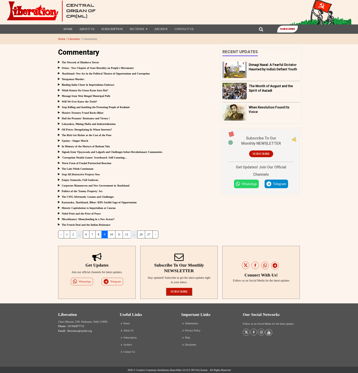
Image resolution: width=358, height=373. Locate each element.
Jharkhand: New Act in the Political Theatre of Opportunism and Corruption (106, 73)
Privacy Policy (192, 330)
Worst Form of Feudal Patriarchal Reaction (86, 163)
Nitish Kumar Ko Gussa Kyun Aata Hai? (85, 90)
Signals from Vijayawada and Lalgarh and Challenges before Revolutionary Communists (112, 152)
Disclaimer (190, 345)
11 (119, 234)
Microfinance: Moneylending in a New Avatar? (88, 219)
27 (148, 234)
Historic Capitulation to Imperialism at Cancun (89, 208)
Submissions (191, 323)
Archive (161, 29)
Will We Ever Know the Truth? (79, 101)
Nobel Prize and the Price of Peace (81, 213)
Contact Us (184, 29)
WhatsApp (249, 184)
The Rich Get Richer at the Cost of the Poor (87, 135)
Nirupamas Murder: (73, 79)
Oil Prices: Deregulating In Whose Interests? (87, 129)
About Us (87, 29)
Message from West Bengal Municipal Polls (86, 96)
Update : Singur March (75, 140)
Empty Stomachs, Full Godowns (80, 180)
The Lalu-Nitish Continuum (77, 168)
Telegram (279, 184)
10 (111, 234)
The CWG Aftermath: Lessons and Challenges (88, 196)
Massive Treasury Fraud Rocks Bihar (82, 112)
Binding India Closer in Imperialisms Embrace (88, 84)
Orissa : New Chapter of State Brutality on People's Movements (98, 68)
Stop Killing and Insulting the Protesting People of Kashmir (96, 107)
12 (126, 234)
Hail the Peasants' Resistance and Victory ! (86, 118)
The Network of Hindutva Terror (80, 62)
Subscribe (287, 29)
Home (68, 29)
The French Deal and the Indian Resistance (86, 224)
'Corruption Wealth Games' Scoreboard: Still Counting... (94, 157)
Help (187, 337)
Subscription (112, 29)
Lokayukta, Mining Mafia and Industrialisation (89, 124)
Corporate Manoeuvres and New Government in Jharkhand (95, 185)
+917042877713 (75, 326)
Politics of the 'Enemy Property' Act (82, 191)
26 (141, 234)
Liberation (74, 39)
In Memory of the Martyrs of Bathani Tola (86, 146)
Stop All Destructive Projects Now (81, 174)
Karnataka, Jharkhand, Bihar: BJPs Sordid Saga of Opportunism (99, 202)
